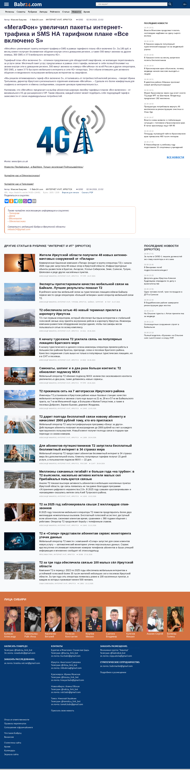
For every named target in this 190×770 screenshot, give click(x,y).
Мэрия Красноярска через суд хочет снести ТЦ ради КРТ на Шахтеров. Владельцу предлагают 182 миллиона (165, 95)
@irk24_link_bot (69, 665)
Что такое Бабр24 (12, 733)
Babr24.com (37, 19)
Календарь (9, 750)
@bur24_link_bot (69, 653)
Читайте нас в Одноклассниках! (22, 175)
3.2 (21, 764)
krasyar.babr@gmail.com (72, 680)
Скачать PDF (87, 192)
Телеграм (14, 213)
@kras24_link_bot (69, 677)
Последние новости (156, 23)
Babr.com (28, 4)
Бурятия (99, 302)
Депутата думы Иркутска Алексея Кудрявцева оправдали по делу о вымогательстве (160, 281)
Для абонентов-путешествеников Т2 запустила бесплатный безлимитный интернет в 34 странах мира (85, 447)
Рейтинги (55, 12)
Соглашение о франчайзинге (18, 727)
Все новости (175, 157)
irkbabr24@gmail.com (19, 229)
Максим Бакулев (18, 19)
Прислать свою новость (62, 711)
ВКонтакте (15, 218)
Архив (86, 12)
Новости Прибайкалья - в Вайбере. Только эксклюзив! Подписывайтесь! (43, 167)
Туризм (74, 302)
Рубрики (32, 12)
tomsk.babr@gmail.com (72, 704)
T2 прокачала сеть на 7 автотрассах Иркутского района (81, 391)
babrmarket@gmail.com (121, 666)
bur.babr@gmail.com (70, 656)
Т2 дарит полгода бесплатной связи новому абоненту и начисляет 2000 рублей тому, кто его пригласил (82, 418)
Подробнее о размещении (113, 672)
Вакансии (9, 737)
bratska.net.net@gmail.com (27, 663)
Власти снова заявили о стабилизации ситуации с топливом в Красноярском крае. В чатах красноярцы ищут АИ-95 (165, 123)
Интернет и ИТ (54, 19)
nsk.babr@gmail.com (71, 692)
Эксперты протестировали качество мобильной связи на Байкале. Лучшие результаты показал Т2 (84, 286)
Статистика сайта (12, 743)
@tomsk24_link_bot (70, 701)
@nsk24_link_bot (69, 689)
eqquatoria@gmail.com (121, 656)
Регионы (9, 12)
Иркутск (67, 19)
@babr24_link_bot (23, 650)
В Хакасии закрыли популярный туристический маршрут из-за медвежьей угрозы (163, 46)
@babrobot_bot (117, 653)
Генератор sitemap (67, 764)
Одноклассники (17, 221)
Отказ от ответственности (16, 720)
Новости (76, 12)
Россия (83, 463)
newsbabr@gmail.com (24, 653)
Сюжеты (21, 12)
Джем (12, 216)
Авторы (43, 12)
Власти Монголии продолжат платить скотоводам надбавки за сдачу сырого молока (162, 33)
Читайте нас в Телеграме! (19, 184)
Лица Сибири (15, 599)
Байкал (91, 302)
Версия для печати (70, 192)
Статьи (65, 12)
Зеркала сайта (11, 754)
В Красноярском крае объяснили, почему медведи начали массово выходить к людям (164, 71)
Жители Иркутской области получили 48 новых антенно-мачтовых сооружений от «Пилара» (83, 256)
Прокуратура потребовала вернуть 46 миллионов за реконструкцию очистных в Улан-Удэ (163, 109)
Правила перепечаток (15, 723)
